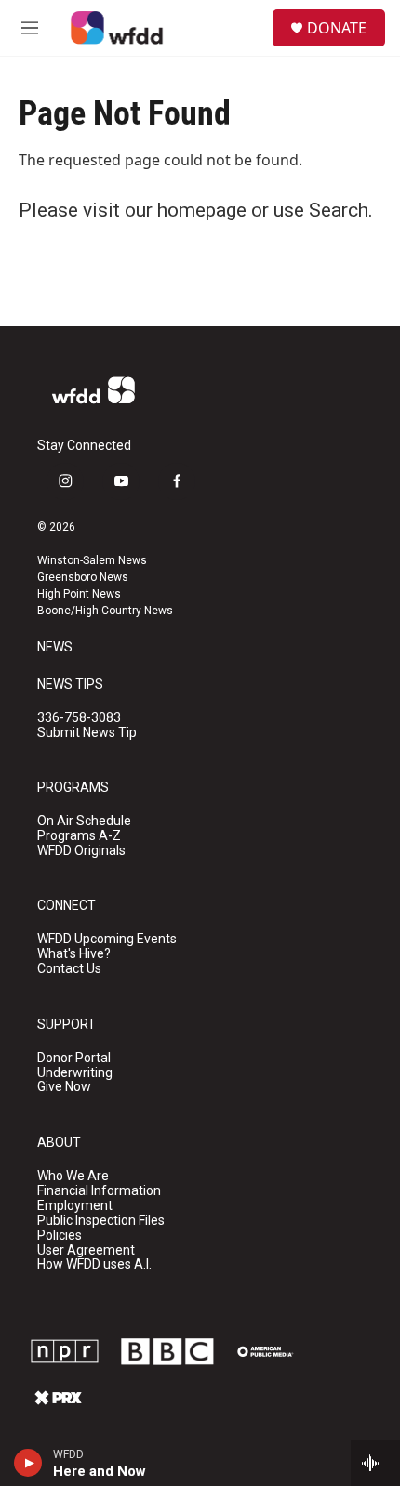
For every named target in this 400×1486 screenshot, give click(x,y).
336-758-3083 (79, 718)
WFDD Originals (81, 851)
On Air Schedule (84, 821)
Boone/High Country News (105, 610)
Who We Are (73, 1176)
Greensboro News (82, 577)
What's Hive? (74, 954)
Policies (59, 1236)
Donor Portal (74, 1058)
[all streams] (375, 1463)
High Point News (79, 593)
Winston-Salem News (92, 560)
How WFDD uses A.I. (94, 1264)
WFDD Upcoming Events (107, 939)
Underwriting (75, 1073)
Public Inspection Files (101, 1221)
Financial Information (99, 1191)
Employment (75, 1206)
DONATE (337, 28)
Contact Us (69, 969)
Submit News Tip (87, 733)
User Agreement (86, 1250)
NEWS (55, 647)
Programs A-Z (79, 836)
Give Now (64, 1087)
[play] (28, 1462)
